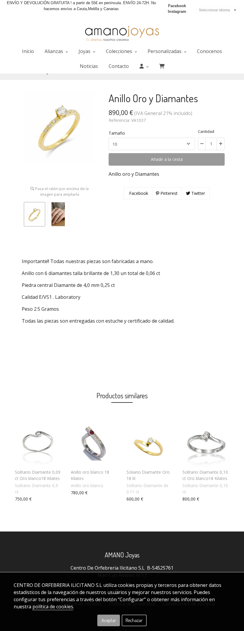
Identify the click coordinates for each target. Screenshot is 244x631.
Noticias (89, 66)
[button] (144, 66)
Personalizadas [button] (165, 51)
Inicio (28, 51)
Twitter (197, 193)
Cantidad (206, 131)
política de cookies (52, 606)
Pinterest (168, 193)
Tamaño (117, 133)
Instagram (177, 11)
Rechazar (134, 620)
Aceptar (108, 620)
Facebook (177, 6)
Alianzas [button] (54, 51)
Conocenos (209, 51)
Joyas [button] (85, 51)
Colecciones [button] (119, 51)
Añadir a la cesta (167, 159)
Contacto (119, 66)
